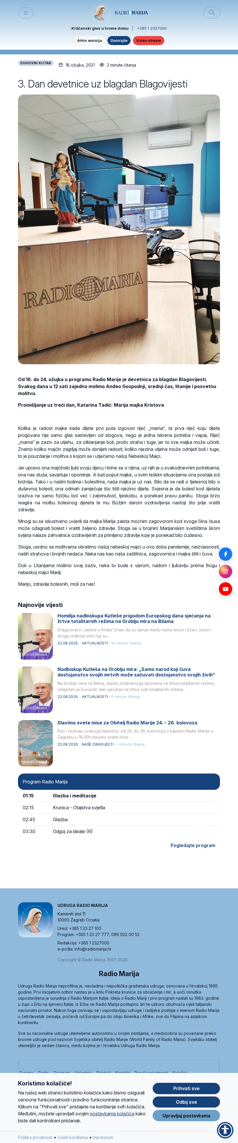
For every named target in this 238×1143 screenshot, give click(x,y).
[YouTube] (225, 589)
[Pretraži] (211, 13)
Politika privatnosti (35, 1137)
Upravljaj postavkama (186, 1116)
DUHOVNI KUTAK (35, 63)
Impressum (103, 1137)
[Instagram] (225, 571)
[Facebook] (225, 554)
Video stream (148, 40)
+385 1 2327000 (152, 28)
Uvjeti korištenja (72, 1137)
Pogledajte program (193, 845)
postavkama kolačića (112, 1114)
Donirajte (119, 40)
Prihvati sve (186, 1088)
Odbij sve (186, 1102)
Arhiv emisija (89, 40)
